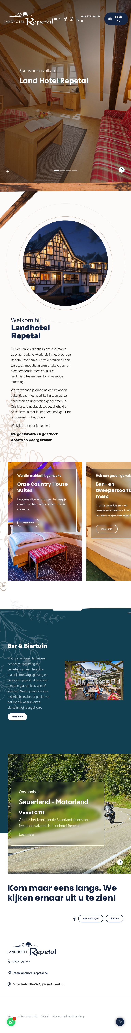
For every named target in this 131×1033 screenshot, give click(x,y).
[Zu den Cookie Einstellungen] (120, 1022)
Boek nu (118, 19)
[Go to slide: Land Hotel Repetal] (56, 170)
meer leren (28, 523)
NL (56, 19)
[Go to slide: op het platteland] (74, 170)
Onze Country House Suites (42, 487)
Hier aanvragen (91, 919)
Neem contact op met (22, 1016)
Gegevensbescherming (68, 1016)
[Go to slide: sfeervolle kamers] (68, 170)
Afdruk (45, 1016)
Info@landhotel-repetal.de (30, 973)
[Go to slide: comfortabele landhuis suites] (62, 170)
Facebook (75, 919)
